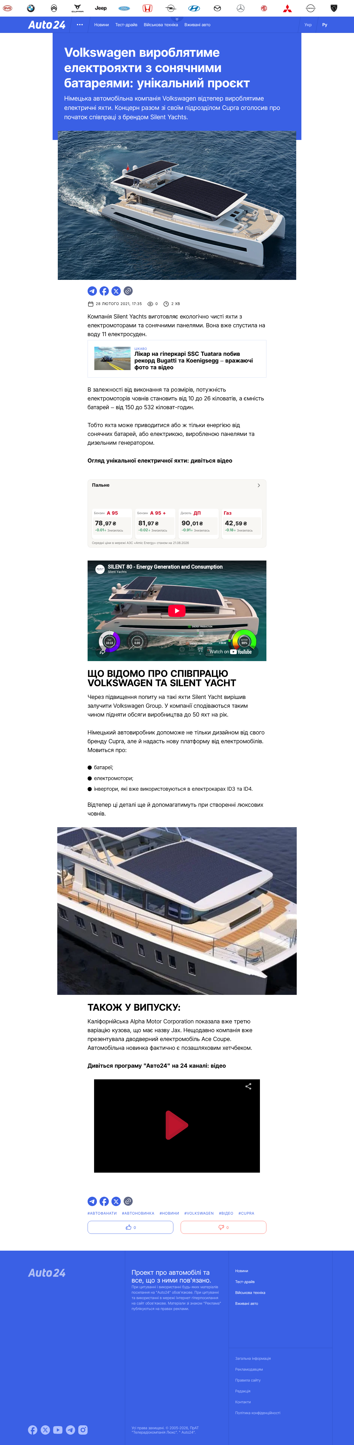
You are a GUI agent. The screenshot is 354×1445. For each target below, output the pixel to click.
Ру (324, 24)
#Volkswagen (199, 1213)
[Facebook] (32, 1430)
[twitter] (116, 291)
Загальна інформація (253, 1358)
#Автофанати (102, 1213)
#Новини (169, 1213)
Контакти (243, 1402)
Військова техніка (161, 24)
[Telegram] (70, 1430)
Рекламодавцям (249, 1369)
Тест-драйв (126, 24)
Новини (101, 24)
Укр (308, 24)
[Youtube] (57, 1430)
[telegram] (92, 291)
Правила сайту (248, 1380)
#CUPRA (246, 1213)
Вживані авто (197, 24)
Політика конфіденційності (257, 1413)
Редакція (242, 1391)
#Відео (226, 1213)
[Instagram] (83, 1430)
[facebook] (104, 291)
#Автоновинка (138, 1213)
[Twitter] (45, 1430)
